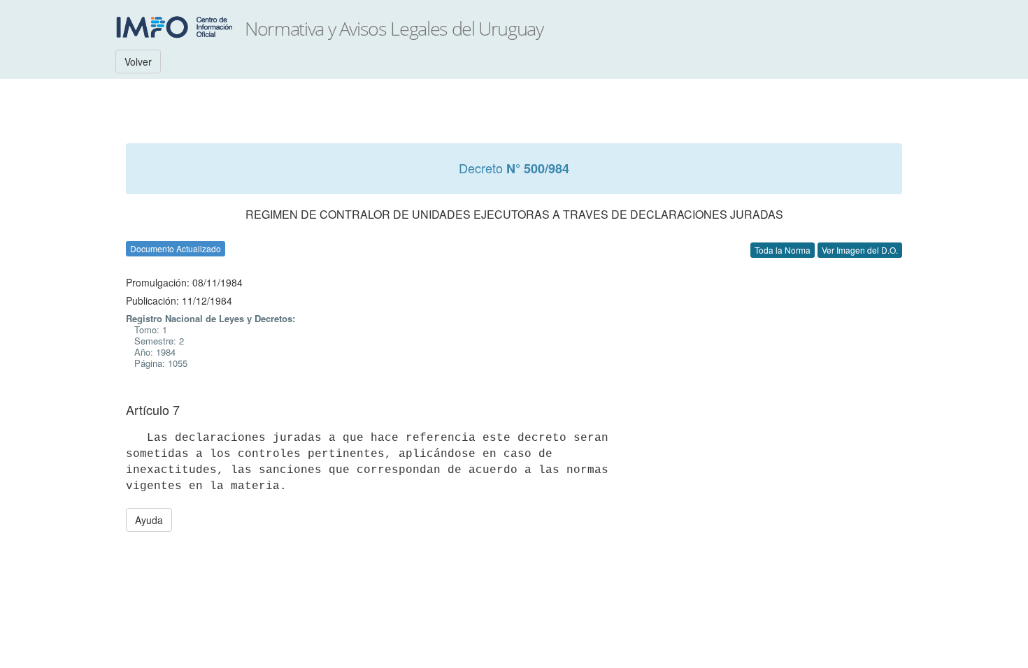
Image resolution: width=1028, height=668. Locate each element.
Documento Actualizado (175, 248)
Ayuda (149, 520)
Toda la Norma (783, 250)
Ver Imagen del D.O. (860, 250)
